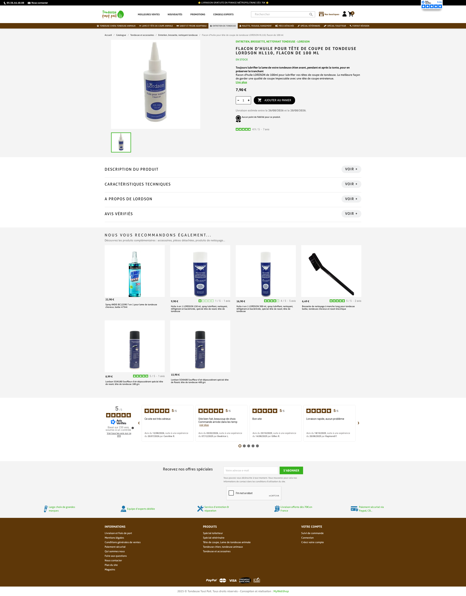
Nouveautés (175, 14)
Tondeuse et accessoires (216, 551)
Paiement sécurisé (115, 546)
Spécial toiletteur (213, 533)
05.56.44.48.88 (15, 2)
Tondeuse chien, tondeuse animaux (223, 546)
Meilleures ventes (149, 14)
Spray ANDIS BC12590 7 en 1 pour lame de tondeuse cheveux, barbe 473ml (131, 305)
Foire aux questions (116, 555)
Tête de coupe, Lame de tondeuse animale (227, 542)
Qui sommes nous (115, 551)
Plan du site (111, 564)
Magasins (110, 569)
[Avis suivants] (358, 423)
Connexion (307, 537)
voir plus (204, 425)
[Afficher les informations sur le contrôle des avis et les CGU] (132, 427)
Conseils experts (223, 14)
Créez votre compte (312, 542)
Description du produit (132, 169)
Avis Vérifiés (119, 214)
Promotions (197, 14)
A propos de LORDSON (128, 199)
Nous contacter (39, 2)
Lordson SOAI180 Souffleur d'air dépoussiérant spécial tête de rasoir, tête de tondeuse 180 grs (134, 382)
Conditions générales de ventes (123, 542)
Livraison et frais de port (118, 533)
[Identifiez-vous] (344, 15)
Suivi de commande (312, 533)
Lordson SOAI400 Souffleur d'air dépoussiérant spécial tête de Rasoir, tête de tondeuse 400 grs (200, 380)
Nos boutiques (332, 14)
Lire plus (241, 82)
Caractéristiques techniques (138, 184)
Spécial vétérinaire (213, 537)
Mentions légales (114, 537)
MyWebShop (281, 591)
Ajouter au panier (274, 100)
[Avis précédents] (138, 423)
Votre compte (311, 526)
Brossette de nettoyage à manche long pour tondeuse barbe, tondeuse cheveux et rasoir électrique (328, 307)
